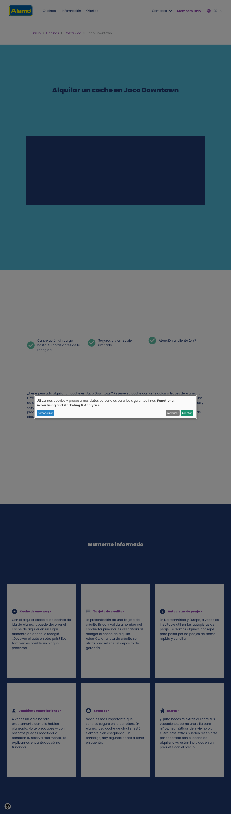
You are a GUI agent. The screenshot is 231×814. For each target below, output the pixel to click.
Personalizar (45, 413)
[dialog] (115, 407)
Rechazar (172, 413)
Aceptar (187, 413)
